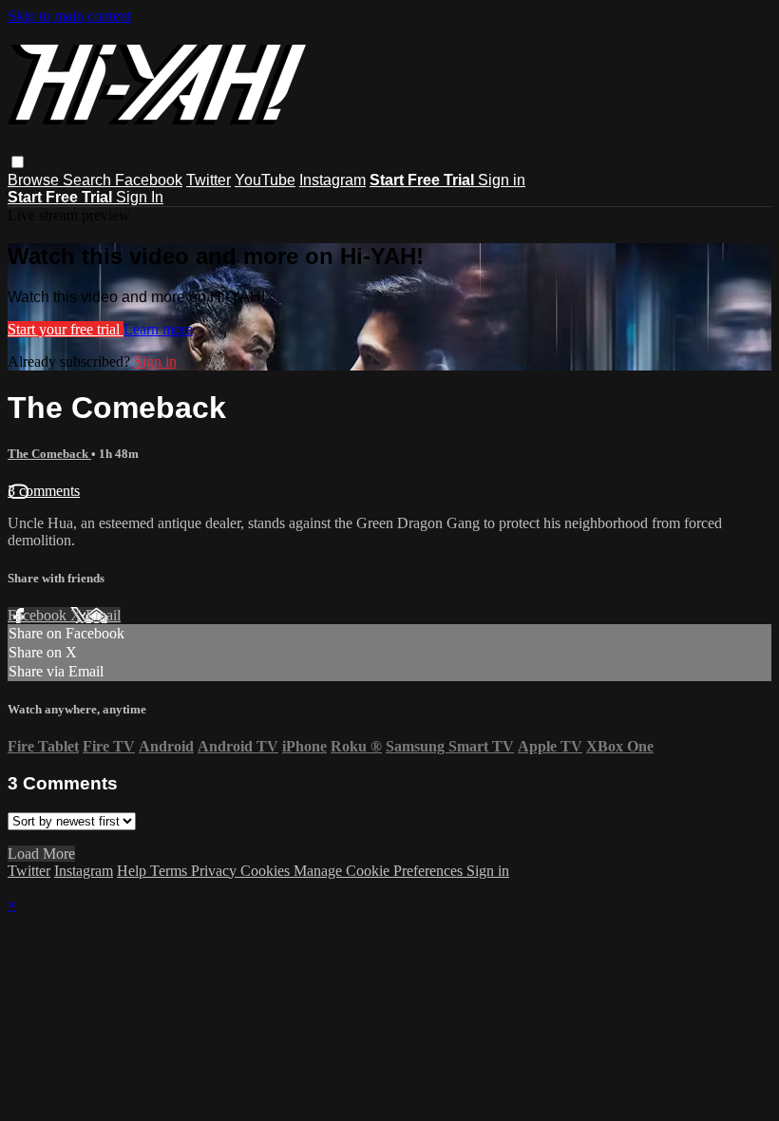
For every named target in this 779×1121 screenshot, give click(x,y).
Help (133, 871)
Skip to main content (69, 16)
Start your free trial (66, 329)
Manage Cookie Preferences (380, 871)
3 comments (44, 491)
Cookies (267, 871)
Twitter (208, 180)
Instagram (332, 180)
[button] (17, 162)
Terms (170, 871)
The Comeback (49, 453)
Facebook (148, 180)
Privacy (215, 871)
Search (89, 180)
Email (103, 615)
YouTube (265, 180)
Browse (35, 180)
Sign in (501, 180)
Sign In (139, 197)
